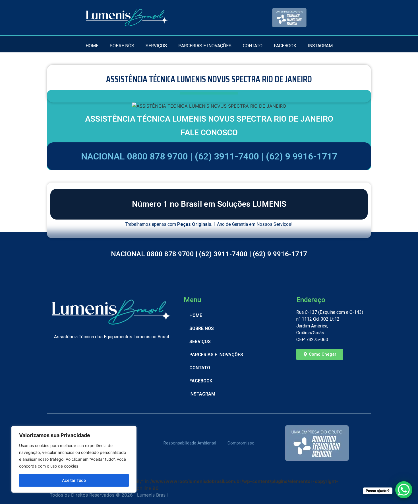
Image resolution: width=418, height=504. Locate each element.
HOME (92, 45)
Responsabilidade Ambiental (190, 443)
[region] (73, 459)
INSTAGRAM (320, 45)
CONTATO (252, 45)
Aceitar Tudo (74, 480)
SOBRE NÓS (122, 45)
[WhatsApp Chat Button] (403, 489)
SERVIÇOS (156, 45)
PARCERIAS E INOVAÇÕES (204, 45)
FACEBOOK (285, 45)
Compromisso (240, 443)
